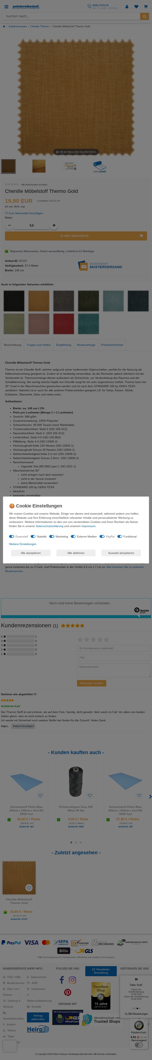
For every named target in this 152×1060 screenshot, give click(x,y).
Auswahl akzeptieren (121, 552)
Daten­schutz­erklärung (49, 526)
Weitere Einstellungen (22, 544)
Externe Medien (87, 536)
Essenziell (21, 536)
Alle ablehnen (76, 552)
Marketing (62, 536)
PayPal (110, 536)
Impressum (89, 526)
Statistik (42, 536)
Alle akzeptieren (31, 552)
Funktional (130, 536)
